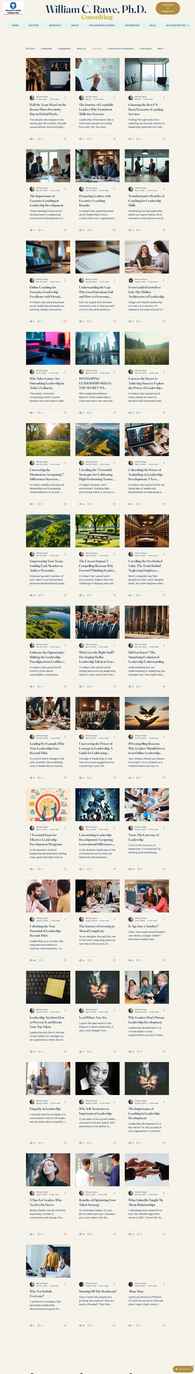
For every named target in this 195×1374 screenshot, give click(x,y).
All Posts (30, 48)
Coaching (96, 48)
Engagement (64, 48)
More (160, 48)
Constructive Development (121, 48)
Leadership (46, 48)
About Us (81, 48)
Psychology (146, 48)
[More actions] (66, 98)
